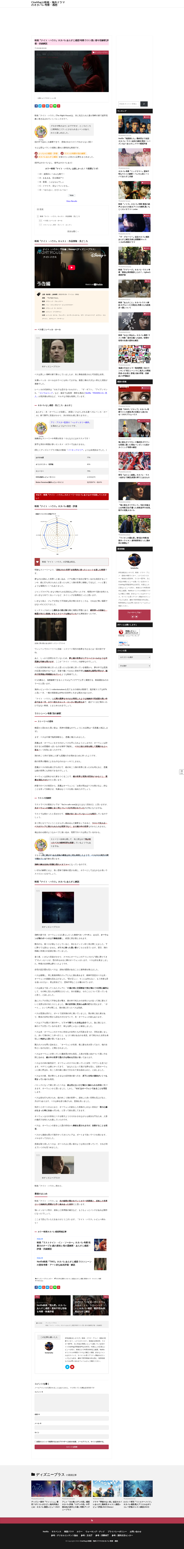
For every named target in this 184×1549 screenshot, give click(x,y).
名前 (37, 1414)
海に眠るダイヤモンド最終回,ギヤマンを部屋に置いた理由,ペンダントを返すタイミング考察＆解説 (134, 444)
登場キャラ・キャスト (91, 1278)
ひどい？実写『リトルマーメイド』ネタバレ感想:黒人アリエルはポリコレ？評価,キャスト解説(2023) (138, 1504)
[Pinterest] (58, 106)
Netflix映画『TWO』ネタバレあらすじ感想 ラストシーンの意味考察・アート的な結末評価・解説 (64, 1263)
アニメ (148, 346)
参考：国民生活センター (122, 1535)
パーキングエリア (75, 450)
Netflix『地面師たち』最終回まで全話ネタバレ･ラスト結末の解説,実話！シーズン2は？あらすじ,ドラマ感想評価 (134, 141)
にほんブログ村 (124, 645)
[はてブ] (47, 106)
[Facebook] (36, 106)
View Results (71, 201)
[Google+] (43, 106)
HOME (40, 1323)
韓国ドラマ (69, 1532)
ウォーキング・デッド (95, 1532)
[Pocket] (51, 106)
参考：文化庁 (86, 1535)
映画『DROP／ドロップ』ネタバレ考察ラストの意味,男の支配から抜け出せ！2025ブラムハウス (133, 412)
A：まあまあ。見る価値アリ (52, 178)
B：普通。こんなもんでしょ (52, 182)
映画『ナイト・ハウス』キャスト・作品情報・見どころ (58, 216)
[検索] (144, 104)
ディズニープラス (101, 52)
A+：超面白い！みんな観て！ (52, 174)
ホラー (51, 1278)
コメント (39, 1392)
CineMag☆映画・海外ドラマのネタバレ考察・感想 (48, 3)
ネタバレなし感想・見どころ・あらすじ (55, 225)
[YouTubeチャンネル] (72, 1367)
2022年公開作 (60, 1278)
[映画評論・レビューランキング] (129, 634)
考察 (99, 1278)
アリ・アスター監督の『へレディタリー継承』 (71, 422)
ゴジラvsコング (46, 393)
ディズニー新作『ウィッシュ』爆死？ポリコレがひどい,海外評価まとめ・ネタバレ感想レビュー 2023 (45, 1504)
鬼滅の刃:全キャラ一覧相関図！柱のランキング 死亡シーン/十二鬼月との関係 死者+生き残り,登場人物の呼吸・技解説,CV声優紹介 (134, 372)
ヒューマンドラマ (145, 420)
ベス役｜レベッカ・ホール (50, 220)
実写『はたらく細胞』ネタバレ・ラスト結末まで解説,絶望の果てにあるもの (134, 476)
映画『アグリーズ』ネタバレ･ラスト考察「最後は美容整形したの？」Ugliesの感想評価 (134, 272)
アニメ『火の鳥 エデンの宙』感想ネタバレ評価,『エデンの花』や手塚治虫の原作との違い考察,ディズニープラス (76, 1506)
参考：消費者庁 (102, 1535)
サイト (37, 1432)
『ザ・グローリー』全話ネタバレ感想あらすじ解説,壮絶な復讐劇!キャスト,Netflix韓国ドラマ (133, 239)
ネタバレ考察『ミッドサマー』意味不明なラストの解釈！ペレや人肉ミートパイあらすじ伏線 (133, 174)
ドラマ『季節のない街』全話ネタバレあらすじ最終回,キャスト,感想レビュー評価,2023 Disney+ (107, 1504)
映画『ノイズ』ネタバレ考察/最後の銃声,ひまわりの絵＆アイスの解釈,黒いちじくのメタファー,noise (134, 206)
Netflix (148, 117)
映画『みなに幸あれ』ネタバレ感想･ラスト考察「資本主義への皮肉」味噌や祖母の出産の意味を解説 (134, 337)
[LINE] (54, 106)
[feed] (92, 1520)
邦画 (148, 281)
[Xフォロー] (67, 1367)
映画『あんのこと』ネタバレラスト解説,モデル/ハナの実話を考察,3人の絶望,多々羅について (134, 305)
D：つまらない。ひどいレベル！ (54, 190)
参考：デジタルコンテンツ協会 (64, 1535)
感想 (81, 1278)
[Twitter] (40, 106)
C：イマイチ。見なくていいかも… (54, 186)
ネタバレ (68, 1278)
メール (38, 1423)
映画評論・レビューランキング (128, 636)
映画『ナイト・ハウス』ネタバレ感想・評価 (54, 229)
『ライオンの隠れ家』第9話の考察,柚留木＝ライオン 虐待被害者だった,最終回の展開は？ (134, 540)
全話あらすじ (76, 1278)
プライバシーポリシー (117, 1532)
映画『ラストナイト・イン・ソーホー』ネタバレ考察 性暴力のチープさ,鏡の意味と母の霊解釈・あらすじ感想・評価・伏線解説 (64, 1246)
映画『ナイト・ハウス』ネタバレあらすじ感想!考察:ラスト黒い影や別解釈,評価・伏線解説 (74, 1325)
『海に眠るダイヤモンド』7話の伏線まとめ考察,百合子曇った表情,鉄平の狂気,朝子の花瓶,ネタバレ (134, 507)
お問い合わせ (135, 1532)
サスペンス (147, 182)
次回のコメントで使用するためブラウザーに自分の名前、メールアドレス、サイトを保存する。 (70, 1442)
